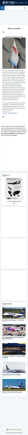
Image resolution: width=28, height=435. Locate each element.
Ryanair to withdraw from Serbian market (12, 392)
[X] (18, 3)
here (24, 133)
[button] (3, 32)
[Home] (2, 8)
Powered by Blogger (15, 429)
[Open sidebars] (24, 8)
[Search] (25, 3)
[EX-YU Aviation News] (8, 3)
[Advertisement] (14, 18)
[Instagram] (20, 3)
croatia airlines (12, 113)
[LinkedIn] (22, 3)
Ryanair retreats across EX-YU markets (11, 374)
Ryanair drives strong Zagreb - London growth (13, 320)
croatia (5, 113)
